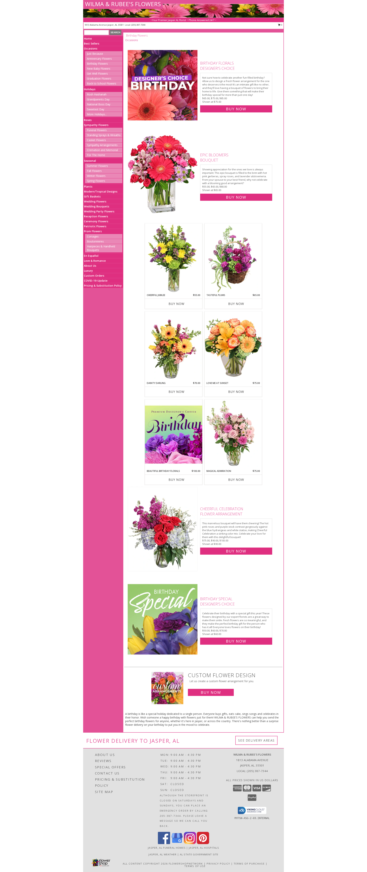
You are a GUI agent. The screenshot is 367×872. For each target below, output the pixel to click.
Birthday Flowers (97, 63)
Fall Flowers (94, 171)
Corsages (93, 236)
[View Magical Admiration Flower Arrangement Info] (233, 434)
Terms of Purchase (249, 863)
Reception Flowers (96, 216)
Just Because (95, 53)
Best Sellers (91, 43)
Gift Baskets (92, 196)
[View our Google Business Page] (177, 843)
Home (88, 38)
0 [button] (281, 24)
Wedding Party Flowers (99, 211)
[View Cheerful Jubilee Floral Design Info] (173, 258)
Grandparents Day (98, 99)
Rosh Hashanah (96, 94)
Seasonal (90, 161)
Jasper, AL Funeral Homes (167, 847)
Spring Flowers (96, 181)
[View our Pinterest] (203, 843)
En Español (91, 256)
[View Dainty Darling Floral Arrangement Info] (173, 346)
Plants (88, 186)
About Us (90, 265)
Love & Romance (95, 260)
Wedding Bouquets (96, 206)
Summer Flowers (97, 166)
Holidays (89, 89)
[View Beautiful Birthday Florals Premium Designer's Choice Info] (173, 434)
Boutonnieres (95, 241)
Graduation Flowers (99, 78)
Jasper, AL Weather (162, 854)
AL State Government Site (199, 854)
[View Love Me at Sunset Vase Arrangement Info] (233, 346)
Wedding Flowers (95, 201)
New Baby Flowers (98, 68)
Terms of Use (195, 866)
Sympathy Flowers (96, 125)
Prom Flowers (93, 231)
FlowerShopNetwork (186, 863)
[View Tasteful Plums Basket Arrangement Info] (233, 258)
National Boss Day (98, 104)
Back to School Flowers (101, 83)
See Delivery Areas (256, 740)
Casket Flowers (96, 140)
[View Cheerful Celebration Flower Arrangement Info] (163, 529)
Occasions (90, 48)
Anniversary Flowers (99, 58)
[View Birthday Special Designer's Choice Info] (163, 619)
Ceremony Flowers (96, 221)
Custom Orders (94, 275)
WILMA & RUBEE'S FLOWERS (123, 4)
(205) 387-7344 (138, 24)
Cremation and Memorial (102, 150)
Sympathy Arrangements (102, 145)
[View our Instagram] (190, 843)
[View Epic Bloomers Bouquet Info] (163, 175)
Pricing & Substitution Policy (103, 285)
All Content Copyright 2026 (145, 863)
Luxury (88, 270)
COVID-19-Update (95, 280)
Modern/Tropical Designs (100, 191)
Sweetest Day (95, 109)
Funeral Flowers (97, 130)
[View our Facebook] (164, 843)
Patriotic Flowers (95, 226)
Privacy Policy (218, 863)
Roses (88, 120)
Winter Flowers (96, 176)
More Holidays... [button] (97, 114)
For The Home (96, 155)
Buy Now (236, 108)
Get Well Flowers (97, 73)
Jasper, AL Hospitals (204, 847)
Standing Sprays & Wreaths (104, 135)
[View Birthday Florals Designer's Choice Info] (163, 85)
